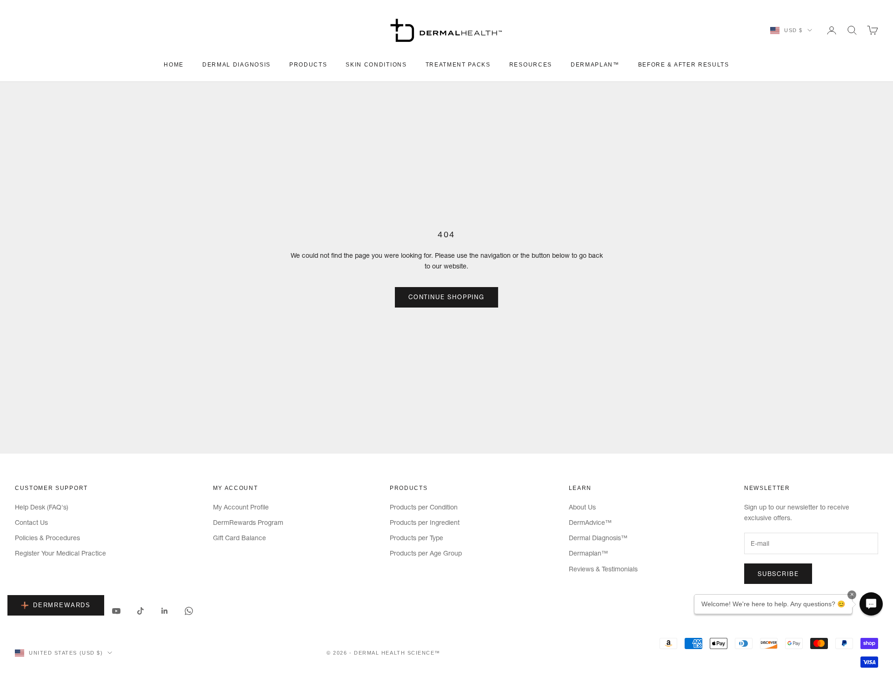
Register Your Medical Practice (60, 553)
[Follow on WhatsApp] (188, 611)
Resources (530, 64)
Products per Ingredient (425, 522)
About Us (582, 507)
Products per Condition (424, 507)
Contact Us (31, 522)
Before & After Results (683, 64)
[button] (871, 604)
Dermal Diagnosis (236, 64)
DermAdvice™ (590, 522)
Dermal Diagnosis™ (598, 538)
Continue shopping (446, 297)
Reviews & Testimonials (603, 569)
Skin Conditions (376, 64)
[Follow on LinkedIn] (164, 611)
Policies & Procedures (47, 538)
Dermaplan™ (595, 64)
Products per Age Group (426, 553)
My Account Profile (241, 507)
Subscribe (778, 573)
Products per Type (416, 538)
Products (308, 64)
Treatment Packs (458, 64)
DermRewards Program (248, 522)
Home (174, 64)
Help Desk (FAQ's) (41, 507)
